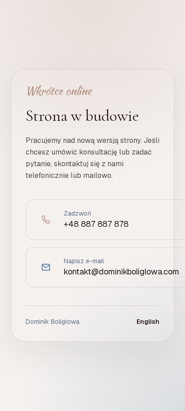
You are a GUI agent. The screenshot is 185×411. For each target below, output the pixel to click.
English (148, 322)
